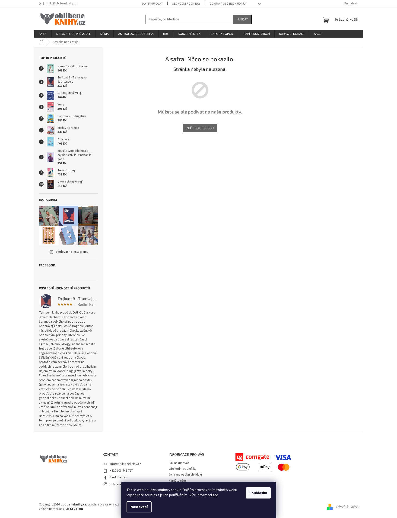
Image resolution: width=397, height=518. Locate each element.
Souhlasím (258, 492)
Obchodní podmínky (186, 4)
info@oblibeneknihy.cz (125, 464)
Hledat (242, 19)
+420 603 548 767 (121, 470)
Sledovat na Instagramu (72, 251)
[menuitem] (42, 34)
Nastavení (139, 506)
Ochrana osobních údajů (228, 4)
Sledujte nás (118, 477)
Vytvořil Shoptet (347, 507)
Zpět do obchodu (200, 128)
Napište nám (177, 480)
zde (215, 495)
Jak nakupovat (152, 4)
